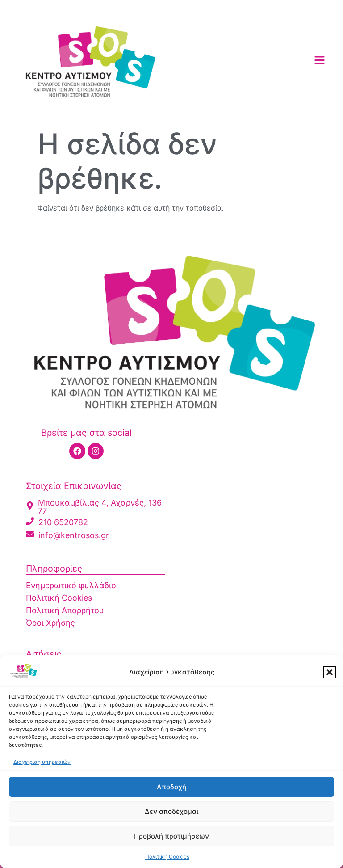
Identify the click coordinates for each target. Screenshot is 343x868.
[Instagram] (96, 451)
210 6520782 (63, 522)
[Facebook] (77, 451)
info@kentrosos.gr (73, 535)
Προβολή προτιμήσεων (171, 836)
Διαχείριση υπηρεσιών (42, 761)
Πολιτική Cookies (167, 856)
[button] (329, 672)
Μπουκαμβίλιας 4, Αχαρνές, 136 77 (100, 506)
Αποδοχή (171, 787)
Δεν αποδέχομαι (171, 811)
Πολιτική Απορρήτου (65, 610)
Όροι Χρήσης (50, 623)
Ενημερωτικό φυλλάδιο (71, 585)
